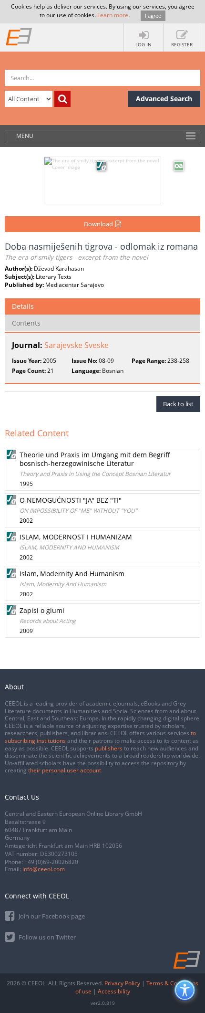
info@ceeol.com (43, 869)
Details (23, 306)
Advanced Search (164, 98)
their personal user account (64, 770)
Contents (26, 322)
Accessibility (114, 991)
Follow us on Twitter (46, 937)
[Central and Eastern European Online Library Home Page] (19, 36)
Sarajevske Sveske (76, 345)
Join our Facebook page (51, 916)
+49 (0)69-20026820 (51, 862)
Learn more (112, 15)
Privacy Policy (122, 983)
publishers (109, 748)
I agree (153, 15)
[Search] (62, 99)
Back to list (178, 404)
